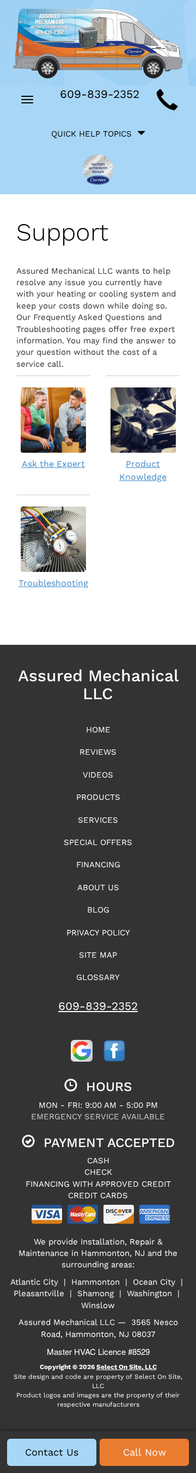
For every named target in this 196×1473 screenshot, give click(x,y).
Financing (98, 865)
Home (98, 730)
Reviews (98, 752)
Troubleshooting (53, 583)
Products (98, 797)
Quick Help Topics (94, 134)
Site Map (98, 955)
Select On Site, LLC (126, 1367)
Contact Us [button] (51, 1452)
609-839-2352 (98, 1006)
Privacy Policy (98, 933)
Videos (98, 775)
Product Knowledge (143, 470)
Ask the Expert (53, 464)
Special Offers (98, 842)
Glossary (98, 977)
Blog (98, 910)
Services (98, 820)
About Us (98, 887)
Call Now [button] (144, 1452)
